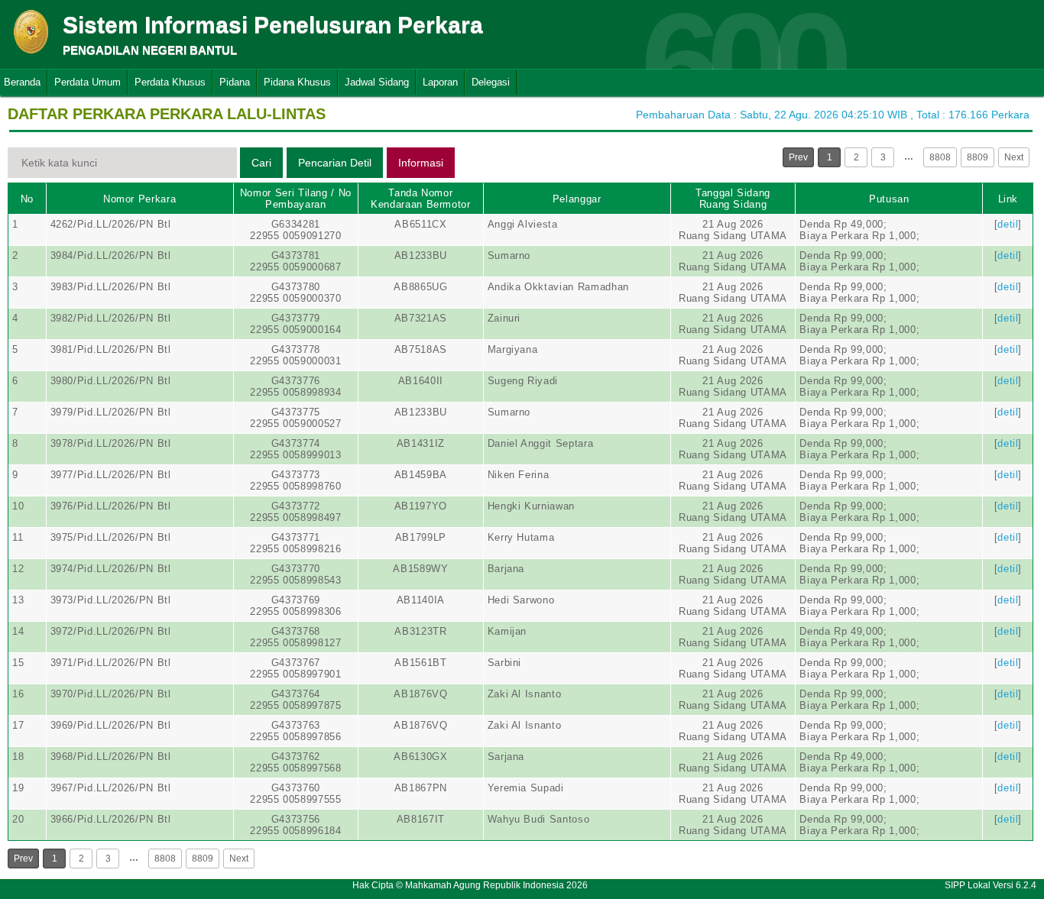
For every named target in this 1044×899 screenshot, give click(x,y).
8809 (977, 157)
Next (1013, 157)
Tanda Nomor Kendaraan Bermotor (421, 198)
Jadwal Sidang (377, 82)
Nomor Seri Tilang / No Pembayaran (296, 198)
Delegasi (491, 82)
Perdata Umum (87, 82)
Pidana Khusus (297, 82)
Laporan (440, 82)
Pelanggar (577, 199)
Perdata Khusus (170, 82)
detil (1007, 224)
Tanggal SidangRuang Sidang (732, 198)
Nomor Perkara (139, 199)
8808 (940, 157)
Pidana (234, 82)
